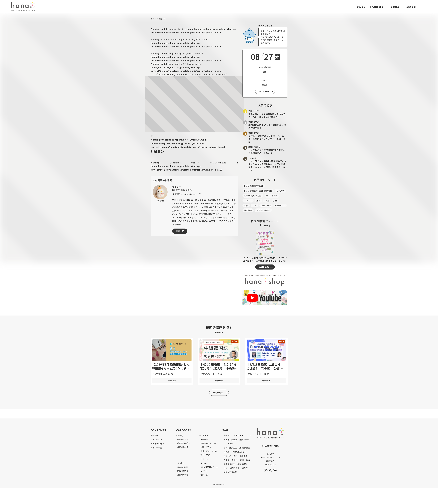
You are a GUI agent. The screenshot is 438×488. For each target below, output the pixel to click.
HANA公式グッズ (239, 451)
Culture (376, 7)
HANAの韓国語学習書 (253, 185)
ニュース (248, 200)
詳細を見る (264, 267)
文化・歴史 (205, 454)
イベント (204, 471)
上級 (258, 200)
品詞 (235, 455)
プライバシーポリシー (270, 457)
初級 (246, 205)
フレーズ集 (228, 443)
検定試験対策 (182, 447)
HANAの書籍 (182, 467)
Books (393, 7)
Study (359, 7)
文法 (255, 205)
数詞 (242, 459)
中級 (267, 200)
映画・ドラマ (206, 447)
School (410, 7)
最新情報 (154, 435)
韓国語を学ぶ (182, 439)
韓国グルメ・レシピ (209, 443)
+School (203, 463)
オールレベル (272, 195)
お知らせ (227, 435)
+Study (179, 435)
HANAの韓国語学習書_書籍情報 (258, 190)
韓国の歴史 (242, 463)
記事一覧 (180, 231)
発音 (225, 467)
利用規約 (270, 461)
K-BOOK (280, 190)
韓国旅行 (248, 210)
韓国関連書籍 (182, 471)
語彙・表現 (266, 205)
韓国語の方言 (229, 463)
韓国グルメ (280, 205)
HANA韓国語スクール (209, 467)
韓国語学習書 (182, 475)
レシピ (248, 435)
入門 (275, 200)
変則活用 (243, 455)
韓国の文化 (234, 467)
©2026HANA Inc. (219, 484)
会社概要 (270, 454)
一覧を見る (218, 392)
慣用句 (234, 459)
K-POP (226, 451)
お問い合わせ (270, 464)
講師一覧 (204, 475)
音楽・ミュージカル (209, 451)
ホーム (154, 18)
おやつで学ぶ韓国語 (253, 195)
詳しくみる (264, 91)
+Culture (203, 435)
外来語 (226, 459)
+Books (180, 463)
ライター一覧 (156, 447)
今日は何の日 (156, 439)
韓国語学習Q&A (157, 443)
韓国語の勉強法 (263, 210)
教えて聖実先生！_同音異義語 (237, 447)
